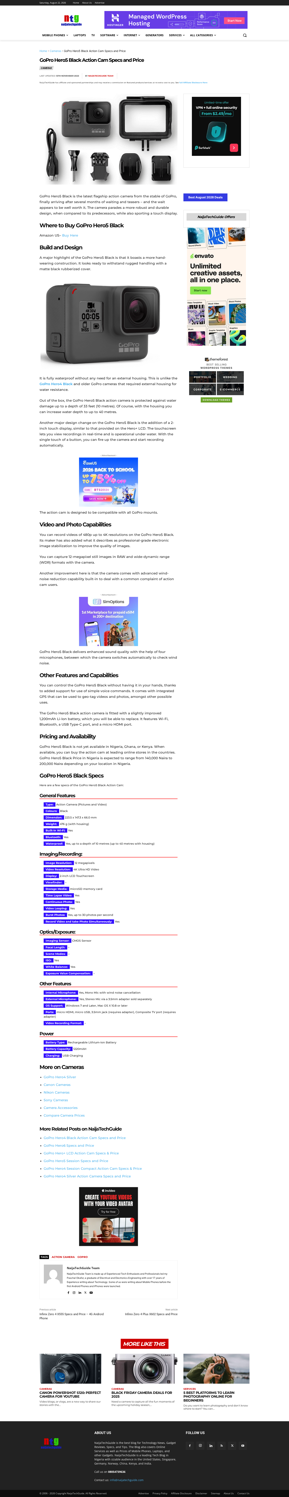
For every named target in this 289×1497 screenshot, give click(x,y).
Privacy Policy (160, 1493)
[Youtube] (91, 1291)
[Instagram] (74, 1291)
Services (189, 1389)
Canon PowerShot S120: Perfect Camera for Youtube (70, 1395)
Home (43, 51)
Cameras (55, 51)
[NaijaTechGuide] (71, 20)
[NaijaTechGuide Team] (53, 1280)
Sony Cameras (56, 1100)
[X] (209, 76)
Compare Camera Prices (64, 1115)
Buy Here (70, 235)
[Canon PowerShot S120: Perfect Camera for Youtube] (73, 1368)
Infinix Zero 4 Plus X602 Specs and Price (151, 1314)
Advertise (143, 1493)
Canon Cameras (57, 1085)
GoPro (82, 1256)
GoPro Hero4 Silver (60, 1077)
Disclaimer (201, 1493)
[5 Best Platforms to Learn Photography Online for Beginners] (216, 1368)
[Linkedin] (236, 76)
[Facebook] (200, 76)
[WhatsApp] (227, 76)
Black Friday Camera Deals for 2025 (141, 1395)
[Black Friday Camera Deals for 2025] (144, 1368)
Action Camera (63, 1256)
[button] (244, 35)
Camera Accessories (61, 1108)
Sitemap (215, 1493)
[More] (245, 76)
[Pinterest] (218, 76)
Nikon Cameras (57, 1092)
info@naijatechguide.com (127, 1480)
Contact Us (243, 1493)
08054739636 (116, 1472)
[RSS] (221, 1446)
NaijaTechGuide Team (100, 76)
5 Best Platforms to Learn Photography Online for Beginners (209, 1396)
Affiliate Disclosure (181, 1493)
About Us (229, 1493)
